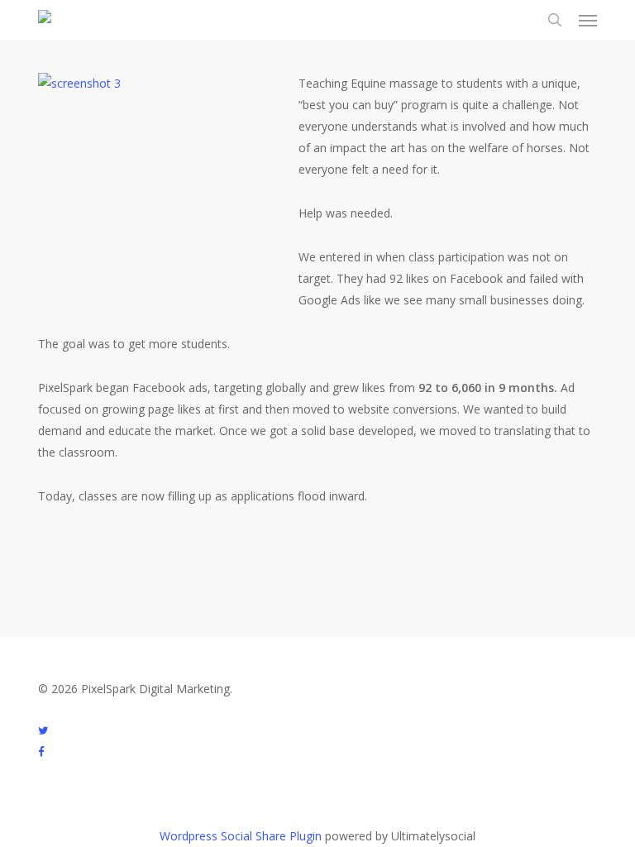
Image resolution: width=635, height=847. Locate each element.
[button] (588, 20)
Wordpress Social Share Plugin (242, 836)
